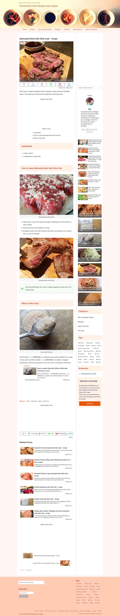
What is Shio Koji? (39, 138)
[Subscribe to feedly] (90, 132)
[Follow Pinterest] (97, 130)
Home (35, 611)
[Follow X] (85, 130)
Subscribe (90, 403)
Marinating (35, 401)
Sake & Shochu (83, 326)
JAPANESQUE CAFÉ (88, 374)
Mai (89, 109)
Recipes (23, 401)
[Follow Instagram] (87, 130)
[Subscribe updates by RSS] (92, 132)
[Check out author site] (83, 130)
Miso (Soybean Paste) (85, 317)
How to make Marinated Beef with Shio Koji (47, 135)
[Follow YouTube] (90, 130)
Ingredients (37, 132)
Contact (94, 611)
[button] (100, 88)
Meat (41, 401)
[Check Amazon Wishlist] (87, 132)
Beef (29, 401)
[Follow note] (94, 130)
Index (44, 129)
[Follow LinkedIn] (92, 130)
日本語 (99, 611)
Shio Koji (47, 401)
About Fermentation (85, 611)
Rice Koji (53, 611)
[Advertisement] (46, 112)
